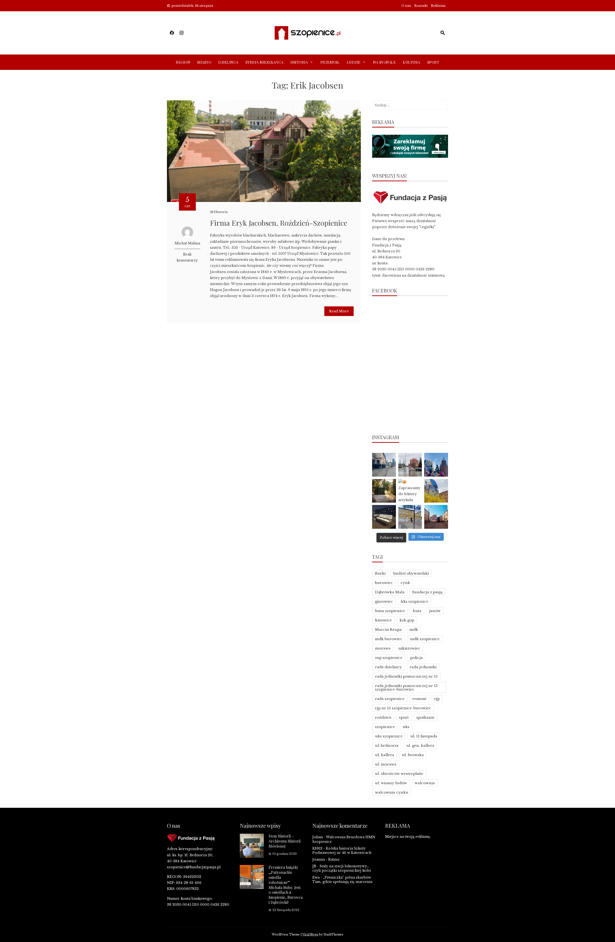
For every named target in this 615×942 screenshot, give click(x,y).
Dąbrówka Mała (390, 592)
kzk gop (407, 620)
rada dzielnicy (388, 667)
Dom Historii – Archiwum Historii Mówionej (285, 841)
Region (183, 62)
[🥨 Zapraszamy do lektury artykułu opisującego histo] (410, 491)
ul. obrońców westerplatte (399, 773)
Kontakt (421, 6)
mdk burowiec (388, 639)
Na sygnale (384, 62)
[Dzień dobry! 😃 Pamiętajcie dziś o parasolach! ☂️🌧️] (410, 465)
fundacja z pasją (427, 592)
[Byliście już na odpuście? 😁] (436, 465)
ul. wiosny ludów (391, 783)
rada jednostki (423, 667)
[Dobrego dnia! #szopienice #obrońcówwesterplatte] (436, 517)
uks (406, 726)
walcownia (425, 783)
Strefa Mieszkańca (264, 62)
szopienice (385, 726)
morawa (383, 648)
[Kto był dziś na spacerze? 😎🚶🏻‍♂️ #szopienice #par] (436, 491)
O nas (406, 6)
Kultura (411, 62)
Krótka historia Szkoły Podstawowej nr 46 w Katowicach (341, 850)
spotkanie (425, 717)
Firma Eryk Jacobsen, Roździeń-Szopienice (278, 223)
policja (416, 657)
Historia (299, 62)
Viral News (310, 934)
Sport (433, 62)
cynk (405, 582)
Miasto (204, 62)
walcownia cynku (391, 792)
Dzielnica (228, 62)
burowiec (384, 582)
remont (419, 698)
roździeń (383, 717)
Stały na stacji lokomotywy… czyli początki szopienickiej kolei (341, 868)
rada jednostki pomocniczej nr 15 (406, 676)
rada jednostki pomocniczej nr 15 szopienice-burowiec (406, 687)
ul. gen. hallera (420, 745)
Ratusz (334, 859)
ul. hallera (384, 755)
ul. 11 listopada (423, 736)
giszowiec (384, 601)
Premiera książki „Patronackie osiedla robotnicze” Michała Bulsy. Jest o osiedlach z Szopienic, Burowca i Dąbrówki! (286, 885)
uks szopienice (389, 736)
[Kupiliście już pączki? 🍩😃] (384, 465)
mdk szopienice (425, 639)
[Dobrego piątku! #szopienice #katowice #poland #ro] (384, 491)
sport (404, 717)
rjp (437, 698)
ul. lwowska (413, 755)
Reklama (438, 6)
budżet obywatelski (411, 573)
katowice (383, 620)
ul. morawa (385, 764)
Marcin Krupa (388, 629)
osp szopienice (388, 657)
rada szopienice (390, 698)
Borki (380, 573)
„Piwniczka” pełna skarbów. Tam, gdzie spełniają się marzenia (342, 879)
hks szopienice (414, 601)
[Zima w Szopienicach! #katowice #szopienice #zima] (384, 517)
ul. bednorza (387, 745)
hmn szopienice (390, 610)
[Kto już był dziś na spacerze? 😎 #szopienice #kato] (410, 517)
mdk (413, 629)
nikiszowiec (409, 648)
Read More (339, 311)
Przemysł (330, 62)
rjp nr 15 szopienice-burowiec (403, 708)
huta (417, 610)
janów (435, 610)
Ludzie (354, 62)
